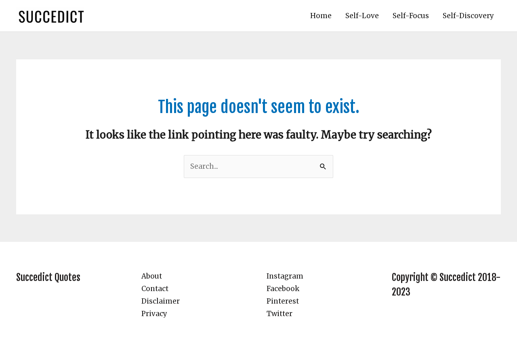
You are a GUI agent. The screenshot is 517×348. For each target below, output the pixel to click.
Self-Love (362, 15)
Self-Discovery (468, 15)
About (151, 276)
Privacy (154, 313)
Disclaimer (160, 301)
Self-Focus (411, 15)
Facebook (283, 288)
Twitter (279, 313)
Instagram (285, 276)
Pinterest (283, 301)
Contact (154, 288)
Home (321, 15)
